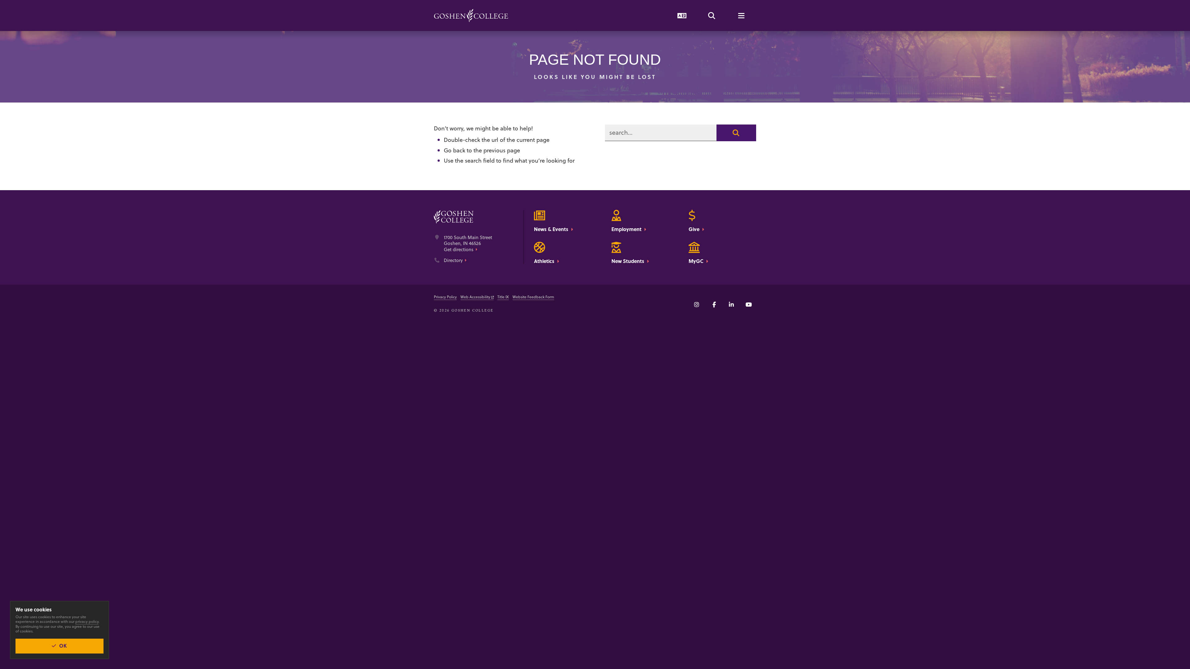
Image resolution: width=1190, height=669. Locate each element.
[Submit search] (736, 133)
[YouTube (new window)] (748, 304)
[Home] (471, 15)
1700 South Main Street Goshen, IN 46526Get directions (468, 243)
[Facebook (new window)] (714, 304)
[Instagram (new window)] (696, 304)
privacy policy (87, 621)
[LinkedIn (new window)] (731, 304)
